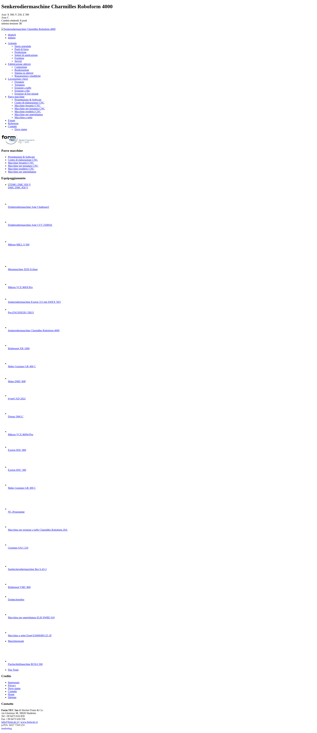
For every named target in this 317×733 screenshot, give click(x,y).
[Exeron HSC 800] (14, 447)
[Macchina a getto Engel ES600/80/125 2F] (14, 632)
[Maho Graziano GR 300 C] (14, 485)
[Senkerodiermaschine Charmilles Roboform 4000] (28, 29)
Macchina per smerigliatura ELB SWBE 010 (31, 617)
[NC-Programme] (14, 508)
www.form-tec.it (29, 722)
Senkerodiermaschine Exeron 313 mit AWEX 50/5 (34, 302)
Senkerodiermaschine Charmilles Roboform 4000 (33, 330)
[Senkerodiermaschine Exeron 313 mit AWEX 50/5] (14, 299)
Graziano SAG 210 (18, 547)
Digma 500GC (15, 416)
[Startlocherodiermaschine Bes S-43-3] (14, 566)
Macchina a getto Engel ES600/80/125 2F (30, 635)
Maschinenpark (16, 641)
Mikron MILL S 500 (18, 244)
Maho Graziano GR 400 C (22, 366)
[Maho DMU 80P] (14, 378)
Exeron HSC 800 (17, 450)
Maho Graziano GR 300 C (22, 488)
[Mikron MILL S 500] (14, 241)
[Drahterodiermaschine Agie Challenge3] (14, 204)
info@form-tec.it (10, 722)
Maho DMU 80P (17, 381)
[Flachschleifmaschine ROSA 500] (14, 661)
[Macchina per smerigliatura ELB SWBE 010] (14, 614)
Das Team (13, 669)
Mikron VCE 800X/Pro (20, 287)
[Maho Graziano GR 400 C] (14, 363)
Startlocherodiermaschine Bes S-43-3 (27, 569)
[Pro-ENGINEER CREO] (14, 309)
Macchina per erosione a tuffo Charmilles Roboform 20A (38, 529)
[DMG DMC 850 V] (19, 184)
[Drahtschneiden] (14, 596)
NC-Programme (16, 511)
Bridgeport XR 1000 (19, 348)
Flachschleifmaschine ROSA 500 (25, 664)
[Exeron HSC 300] (14, 467)
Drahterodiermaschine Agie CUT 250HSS (30, 225)
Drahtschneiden (16, 599)
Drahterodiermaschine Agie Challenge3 (28, 207)
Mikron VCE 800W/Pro (20, 434)
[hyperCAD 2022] (14, 395)
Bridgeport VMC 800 (19, 587)
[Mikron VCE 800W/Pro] (14, 431)
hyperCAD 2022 (17, 398)
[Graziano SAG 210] (14, 544)
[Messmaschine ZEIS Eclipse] (14, 266)
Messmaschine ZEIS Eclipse (23, 269)
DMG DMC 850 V (18, 187)
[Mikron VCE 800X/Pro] (14, 284)
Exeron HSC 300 (17, 470)
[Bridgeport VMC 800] (14, 584)
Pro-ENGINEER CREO (21, 312)
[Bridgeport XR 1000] (14, 345)
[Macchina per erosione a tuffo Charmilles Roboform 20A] (14, 526)
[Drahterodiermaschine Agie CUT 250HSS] (14, 222)
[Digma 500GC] (14, 413)
